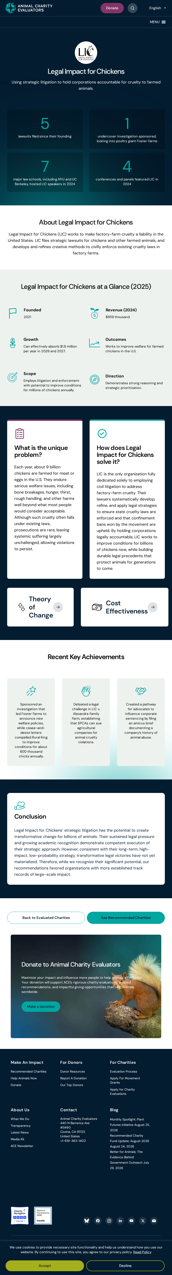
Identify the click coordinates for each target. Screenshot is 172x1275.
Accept (45, 1265)
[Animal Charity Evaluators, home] (28, 8)
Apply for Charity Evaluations (122, 1091)
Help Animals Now (24, 1078)
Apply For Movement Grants (125, 1080)
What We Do (20, 1119)
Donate (112, 8)
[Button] (132, 8)
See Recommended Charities (126, 917)
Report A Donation (73, 1078)
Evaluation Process (123, 1071)
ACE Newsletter (22, 1146)
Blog (114, 1110)
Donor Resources (72, 1071)
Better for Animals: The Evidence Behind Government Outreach (126, 1157)
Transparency (21, 1126)
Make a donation (41, 1006)
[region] (86, 1258)
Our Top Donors (71, 1085)
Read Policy (142, 1252)
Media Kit (17, 1139)
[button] (155, 22)
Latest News (20, 1132)
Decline (125, 1265)
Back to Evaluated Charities (46, 917)
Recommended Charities (28, 1071)
